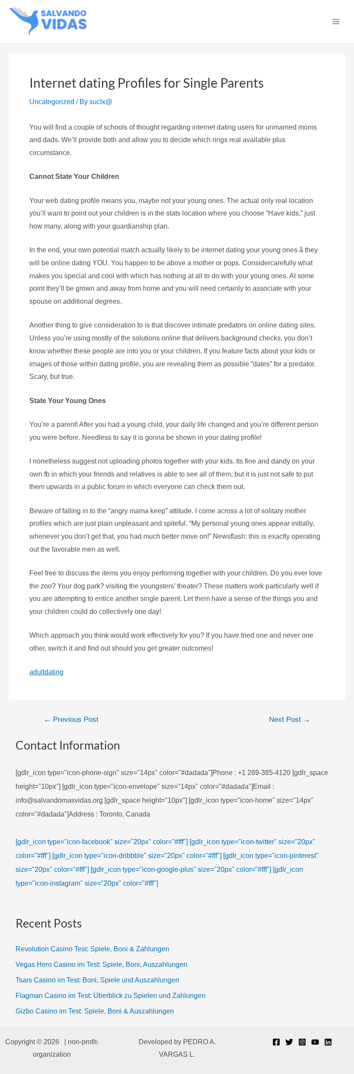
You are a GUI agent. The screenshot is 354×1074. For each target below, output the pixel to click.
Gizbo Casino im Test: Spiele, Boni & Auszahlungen (95, 1011)
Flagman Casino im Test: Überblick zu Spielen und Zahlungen (110, 995)
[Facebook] (276, 1042)
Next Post (289, 719)
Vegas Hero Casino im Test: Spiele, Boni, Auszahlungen (101, 964)
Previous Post (71, 719)
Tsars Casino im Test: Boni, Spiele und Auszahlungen (97, 980)
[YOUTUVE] (315, 1042)
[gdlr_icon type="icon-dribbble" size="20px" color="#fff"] (136, 855)
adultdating (46, 672)
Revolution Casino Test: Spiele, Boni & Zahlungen (92, 949)
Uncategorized (51, 101)
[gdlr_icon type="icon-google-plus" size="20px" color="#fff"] (181, 869)
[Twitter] (289, 1042)
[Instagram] (302, 1042)
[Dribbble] (328, 1042)
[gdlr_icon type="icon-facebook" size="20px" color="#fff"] (102, 841)
